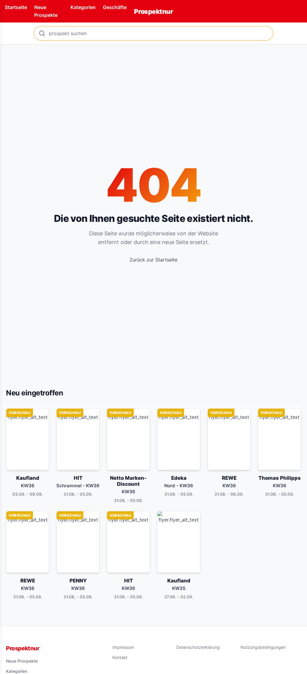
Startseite (16, 7)
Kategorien (83, 7)
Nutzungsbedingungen (263, 647)
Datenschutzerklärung (198, 647)
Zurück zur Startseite (153, 260)
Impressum (123, 647)
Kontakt (119, 657)
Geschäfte (115, 7)
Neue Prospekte (22, 660)
